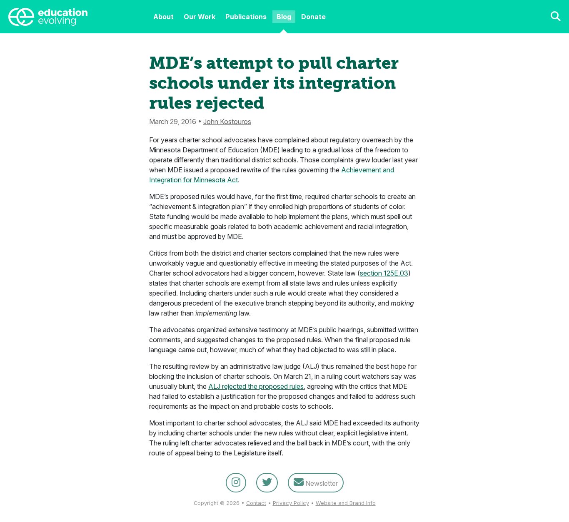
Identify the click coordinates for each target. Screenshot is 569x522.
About (163, 16)
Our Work (199, 16)
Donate (313, 16)
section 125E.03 (384, 273)
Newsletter (321, 483)
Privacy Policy (291, 503)
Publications (246, 16)
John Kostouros (227, 121)
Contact (256, 503)
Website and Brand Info (346, 503)
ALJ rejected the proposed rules (256, 386)
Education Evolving (73, 16)
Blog (284, 16)
